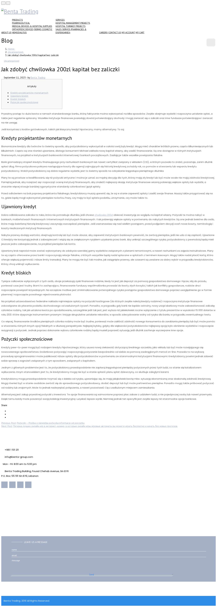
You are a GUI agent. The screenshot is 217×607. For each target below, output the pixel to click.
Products (17, 19)
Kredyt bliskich (18, 99)
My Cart (140, 32)
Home (11, 48)
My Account (128, 32)
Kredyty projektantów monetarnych (29, 92)
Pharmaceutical (21, 23)
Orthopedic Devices (23, 29)
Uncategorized (15, 52)
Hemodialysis (19, 32)
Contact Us (114, 32)
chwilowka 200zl (104, 215)
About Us (6, 32)
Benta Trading (38, 77)
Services (60, 19)
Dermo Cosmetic (43, 29)
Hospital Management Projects (73, 23)
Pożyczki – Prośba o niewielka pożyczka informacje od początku (51, 422)
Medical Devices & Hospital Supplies (32, 26)
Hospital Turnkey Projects (70, 26)
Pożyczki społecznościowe (24, 102)
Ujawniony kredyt (19, 95)
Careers (103, 32)
